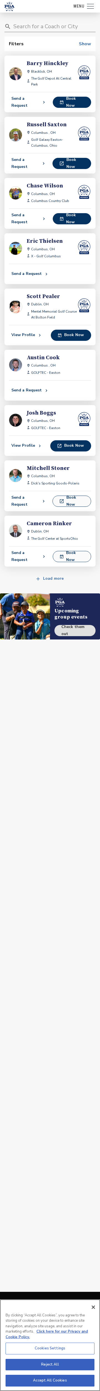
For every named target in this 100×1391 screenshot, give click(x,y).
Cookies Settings (50, 1348)
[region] (50, 1345)
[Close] (93, 1307)
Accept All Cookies (50, 1380)
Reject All (50, 1364)
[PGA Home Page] (9, 6)
